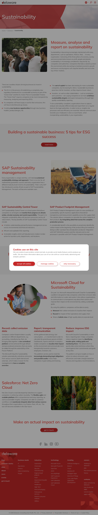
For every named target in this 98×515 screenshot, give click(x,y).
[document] (49, 257)
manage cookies (47, 264)
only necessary (70, 264)
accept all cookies (24, 264)
